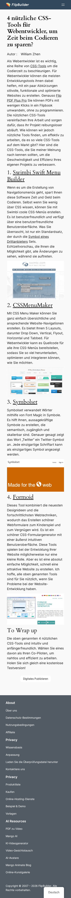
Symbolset (25, 402)
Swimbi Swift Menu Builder (34, 176)
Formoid (23, 497)
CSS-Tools (38, 66)
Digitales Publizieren (35, 678)
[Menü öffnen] (63, 4)
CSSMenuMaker (33, 305)
